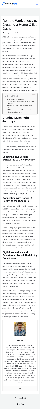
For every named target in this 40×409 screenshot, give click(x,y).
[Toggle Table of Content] (32, 96)
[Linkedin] (20, 388)
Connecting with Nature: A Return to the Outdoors (20, 107)
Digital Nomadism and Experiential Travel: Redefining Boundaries (21, 111)
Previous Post (20, 398)
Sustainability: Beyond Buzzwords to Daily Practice (21, 102)
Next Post (20, 404)
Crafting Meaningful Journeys (14, 99)
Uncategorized (8, 33)
